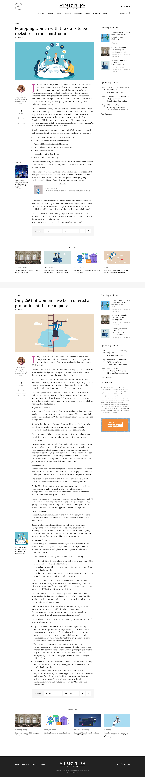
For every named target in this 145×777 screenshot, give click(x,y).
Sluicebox (108, 406)
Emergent (126, 389)
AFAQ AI (103, 387)
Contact (25, 764)
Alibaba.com (110, 387)
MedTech (105, 400)
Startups (85, 730)
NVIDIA (119, 402)
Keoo (124, 396)
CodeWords (104, 389)
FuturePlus (121, 391)
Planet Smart (115, 404)
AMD (117, 387)
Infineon (119, 396)
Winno (115, 412)
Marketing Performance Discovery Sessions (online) (118, 108)
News (17, 23)
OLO (124, 402)
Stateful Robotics (106, 408)
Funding (48, 188)
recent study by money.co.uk (45, 514)
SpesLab (115, 406)
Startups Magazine (124, 406)
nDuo (108, 402)
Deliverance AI (112, 389)
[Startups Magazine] (73, 6)
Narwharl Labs (120, 400)
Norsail (113, 402)
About (17, 764)
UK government (112, 410)
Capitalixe (122, 387)
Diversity (18, 295)
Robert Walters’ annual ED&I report (73, 379)
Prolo (103, 406)
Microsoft (112, 400)
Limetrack (104, 398)
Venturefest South (107, 412)
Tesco (118, 408)
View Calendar (106, 114)
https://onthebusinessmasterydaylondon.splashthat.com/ (56, 222)
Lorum (121, 398)
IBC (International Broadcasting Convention (117, 100)
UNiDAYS (120, 410)
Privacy (34, 764)
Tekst (113, 408)
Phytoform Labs (105, 404)
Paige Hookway (21, 367)
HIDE (116, 394)
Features (18, 267)
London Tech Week (113, 398)
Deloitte (120, 389)
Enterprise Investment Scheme (109, 391)
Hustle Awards (111, 396)
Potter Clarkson (123, 404)
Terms (42, 764)
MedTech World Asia (115, 92)
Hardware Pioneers (107, 394)
